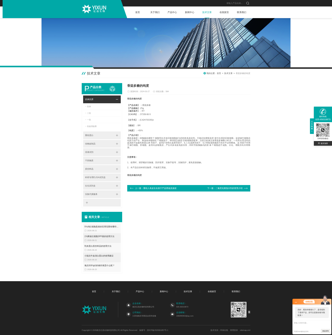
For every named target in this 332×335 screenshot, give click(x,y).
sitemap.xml (245, 330)
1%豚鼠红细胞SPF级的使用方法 (99, 236)
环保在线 (224, 330)
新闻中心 (189, 12)
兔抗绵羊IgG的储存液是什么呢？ (99, 265)
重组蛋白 (89, 135)
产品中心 (172, 12)
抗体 (89, 106)
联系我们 (241, 12)
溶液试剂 (89, 152)
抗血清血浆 (92, 126)
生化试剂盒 (90, 186)
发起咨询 (325, 331)
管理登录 (234, 330)
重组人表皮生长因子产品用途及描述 (160, 188)
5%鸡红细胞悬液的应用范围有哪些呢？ (101, 227)
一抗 (89, 120)
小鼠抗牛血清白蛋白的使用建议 (98, 256)
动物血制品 (90, 144)
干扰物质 (89, 160)
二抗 (89, 113)
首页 (137, 12)
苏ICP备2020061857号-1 (157, 330)
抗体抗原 (89, 99)
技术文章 (207, 12)
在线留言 (224, 12)
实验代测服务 (91, 194)
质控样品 (89, 169)
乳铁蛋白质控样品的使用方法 (97, 246)
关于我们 (155, 12)
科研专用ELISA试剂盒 (95, 177)
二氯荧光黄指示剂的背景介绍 (229, 188)
